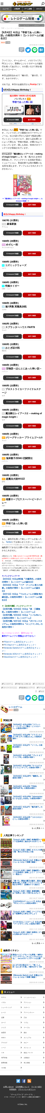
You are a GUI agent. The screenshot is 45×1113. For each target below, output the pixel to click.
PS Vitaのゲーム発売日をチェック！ (20, 644)
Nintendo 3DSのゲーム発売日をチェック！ (23, 653)
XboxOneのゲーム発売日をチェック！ (21, 656)
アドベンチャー (29, 1012)
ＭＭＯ (3, 1037)
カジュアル (27, 1037)
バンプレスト (39, 684)
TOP (2, 28)
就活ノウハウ (28, 1052)
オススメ (39, 9)
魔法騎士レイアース (28, 687)
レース (3, 1012)
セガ (42, 691)
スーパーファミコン (10, 687)
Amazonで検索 (13, 120)
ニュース (6, 9)
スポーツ (27, 1007)
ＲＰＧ (3, 997)
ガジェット (27, 1047)
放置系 (3, 1032)
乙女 (25, 1017)
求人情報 (27, 1062)
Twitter (9, 541)
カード (3, 1022)
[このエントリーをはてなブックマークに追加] (41, 52)
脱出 (25, 1032)
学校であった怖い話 (24, 684)
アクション (27, 1002)
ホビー (26, 1042)
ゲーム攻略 (28, 9)
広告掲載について (23, 1086)
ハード (3, 1047)
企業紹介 (27, 1057)
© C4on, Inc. (23, 1104)
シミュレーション (30, 997)
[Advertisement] (22, 671)
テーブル (27, 1027)
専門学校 (4, 1057)
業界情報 (4, 1062)
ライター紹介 (36, 1086)
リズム (26, 1022)
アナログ (4, 1042)
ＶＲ (2, 1052)
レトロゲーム (19, 28)
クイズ (3, 1027)
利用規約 (12, 1089)
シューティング (6, 1007)
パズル (3, 1002)
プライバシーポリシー (27, 1089)
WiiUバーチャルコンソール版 (24, 123)
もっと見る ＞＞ (38, 828)
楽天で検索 (32, 120)
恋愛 (2, 1017)
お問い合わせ (8, 1086)
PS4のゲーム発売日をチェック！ (19, 641)
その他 (3, 1068)
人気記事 (17, 9)
